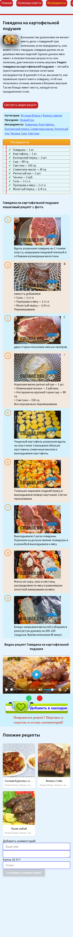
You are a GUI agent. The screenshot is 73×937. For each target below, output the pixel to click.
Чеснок (15, 133)
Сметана (33, 133)
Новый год (27, 120)
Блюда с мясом (52, 115)
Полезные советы (29, 3)
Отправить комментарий (24, 872)
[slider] (18, 689)
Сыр (24, 133)
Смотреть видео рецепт (20, 105)
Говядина (31, 124)
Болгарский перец (17, 129)
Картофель (46, 124)
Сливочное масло (41, 129)
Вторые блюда (30, 115)
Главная (6, 3)
